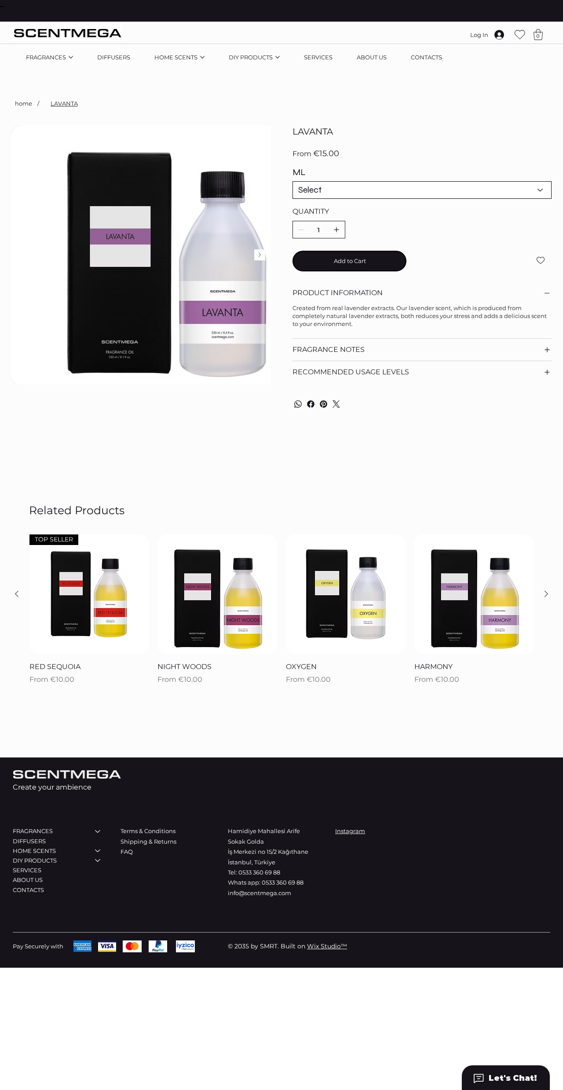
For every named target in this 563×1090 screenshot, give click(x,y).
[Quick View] (217, 594)
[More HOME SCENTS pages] (202, 57)
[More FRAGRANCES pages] (71, 57)
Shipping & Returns (149, 841)
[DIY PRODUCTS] (98, 860)
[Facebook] (310, 404)
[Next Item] (259, 254)
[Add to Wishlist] (541, 260)
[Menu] (2, 6)
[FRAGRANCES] (98, 831)
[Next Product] (546, 594)
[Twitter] (336, 404)
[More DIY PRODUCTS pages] (277, 57)
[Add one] (336, 229)
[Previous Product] (16, 594)
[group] (281, 610)
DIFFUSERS (29, 841)
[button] (538, 34)
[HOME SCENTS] (98, 851)
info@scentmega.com (259, 892)
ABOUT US (28, 879)
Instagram (350, 830)
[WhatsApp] (297, 404)
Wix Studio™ (327, 946)
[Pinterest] (323, 404)
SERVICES (27, 870)
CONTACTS (28, 889)
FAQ (127, 851)
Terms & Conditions (148, 830)
